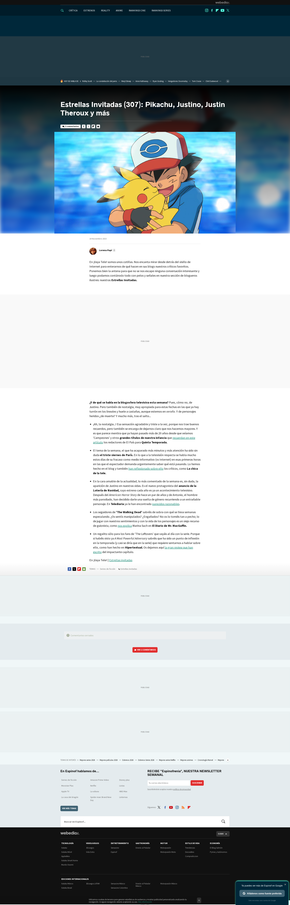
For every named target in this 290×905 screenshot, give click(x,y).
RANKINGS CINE (137, 10)
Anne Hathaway (141, 81)
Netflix (93, 785)
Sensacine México (118, 883)
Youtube (222, 10)
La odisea (94, 791)
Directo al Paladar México (143, 884)
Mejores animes (186, 760)
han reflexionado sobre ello (145, 468)
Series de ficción (107, 569)
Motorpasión (165, 848)
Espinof (114, 852)
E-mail (98, 126)
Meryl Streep (126, 81)
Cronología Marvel (205, 760)
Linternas (123, 797)
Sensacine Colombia (119, 888)
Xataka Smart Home (69, 860)
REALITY (105, 10)
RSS (183, 806)
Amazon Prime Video (99, 780)
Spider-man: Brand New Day (100, 799)
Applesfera (65, 856)
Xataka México (67, 883)
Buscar (223, 821)
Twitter (228, 10)
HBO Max (123, 791)
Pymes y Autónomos (218, 852)
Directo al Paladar (143, 848)
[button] (107, 250)
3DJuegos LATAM (93, 883)
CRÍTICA (73, 10)
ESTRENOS (89, 10)
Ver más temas (69, 808)
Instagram (206, 10)
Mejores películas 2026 (109, 760)
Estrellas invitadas (120, 560)
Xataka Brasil (66, 888)
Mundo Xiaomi (67, 864)
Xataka (64, 848)
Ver (146, 650)
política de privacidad (182, 789)
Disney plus (124, 780)
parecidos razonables (165, 504)
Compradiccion (191, 856)
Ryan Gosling (158, 81)
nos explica (125, 526)
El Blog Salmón (216, 848)
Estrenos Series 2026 (146, 760)
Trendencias (190, 848)
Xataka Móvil (66, 852)
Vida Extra (90, 852)
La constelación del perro (106, 81)
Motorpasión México (168, 883)
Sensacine (115, 848)
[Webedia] (222, 2)
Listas (122, 785)
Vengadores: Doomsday (178, 81)
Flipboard (217, 10)
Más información (145, 902)
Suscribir (197, 783)
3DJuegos (90, 848)
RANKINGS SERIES (161, 10)
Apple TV (65, 791)
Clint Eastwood (212, 81)
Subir (221, 833)
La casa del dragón (69, 797)
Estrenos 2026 (128, 760)
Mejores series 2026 (87, 760)
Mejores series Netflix (167, 760)
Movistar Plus (67, 785)
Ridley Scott (87, 81)
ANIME (119, 10)
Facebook (212, 10)
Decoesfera (189, 852)
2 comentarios (72, 126)
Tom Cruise (196, 81)
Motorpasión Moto (168, 852)
